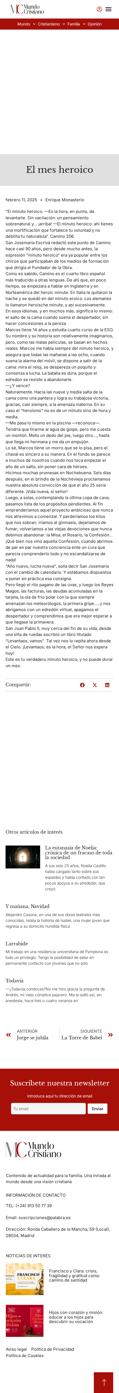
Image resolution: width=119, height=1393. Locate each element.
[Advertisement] (59, 91)
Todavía (15, 981)
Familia (74, 24)
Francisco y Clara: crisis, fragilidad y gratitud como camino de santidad (74, 1275)
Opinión (95, 24)
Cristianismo (49, 24)
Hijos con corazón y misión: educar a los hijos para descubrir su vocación (76, 1317)
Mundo (23, 24)
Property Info (61, 1285)
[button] (82, 685)
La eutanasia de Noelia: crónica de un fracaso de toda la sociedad (78, 852)
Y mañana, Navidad (28, 906)
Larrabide (17, 943)
